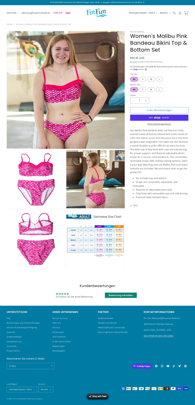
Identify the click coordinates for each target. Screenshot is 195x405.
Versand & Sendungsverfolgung (22, 327)
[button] (12, 13)
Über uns (56, 322)
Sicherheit (11, 346)
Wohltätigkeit (58, 351)
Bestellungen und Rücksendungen (23, 322)
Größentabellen (14, 336)
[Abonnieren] (51, 366)
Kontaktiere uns (14, 341)
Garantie (11, 332)
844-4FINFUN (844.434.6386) (159, 335)
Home (9, 24)
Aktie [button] (135, 205)
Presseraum (58, 332)
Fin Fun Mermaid (19, 399)
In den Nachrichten (61, 341)
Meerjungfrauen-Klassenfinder (113, 332)
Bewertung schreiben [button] (121, 295)
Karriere (56, 327)
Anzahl (133, 95)
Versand (133, 62)
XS (134, 79)
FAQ (8, 318)
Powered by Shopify (34, 399)
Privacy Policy (13, 351)
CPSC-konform (59, 336)
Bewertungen (58, 346)
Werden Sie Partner (107, 322)
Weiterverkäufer (106, 318)
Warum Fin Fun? (60, 318)
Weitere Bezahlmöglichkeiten (159, 124)
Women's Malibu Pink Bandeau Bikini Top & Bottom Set (43, 24)
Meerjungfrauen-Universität (111, 327)
